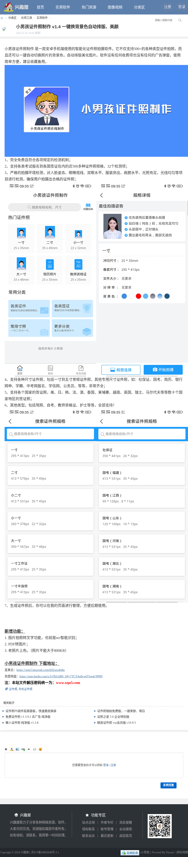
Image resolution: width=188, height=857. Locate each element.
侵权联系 (88, 829)
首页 (40, 7)
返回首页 (125, 835)
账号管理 (107, 829)
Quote (29, 749)
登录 (181, 7)
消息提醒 (125, 822)
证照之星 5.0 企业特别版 (113, 716)
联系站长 (88, 835)
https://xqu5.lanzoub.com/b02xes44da (41, 670)
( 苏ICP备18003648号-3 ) (44, 852)
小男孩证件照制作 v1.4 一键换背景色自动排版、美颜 (67, 26)
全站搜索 (125, 829)
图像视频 (115, 7)
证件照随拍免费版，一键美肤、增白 (121, 711)
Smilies (40, 749)
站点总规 (88, 822)
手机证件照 (25, 689)
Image (17, 749)
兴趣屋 (2, 18)
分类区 (139, 7)
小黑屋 (145, 852)
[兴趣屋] (16, 6)
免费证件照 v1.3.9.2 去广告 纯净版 (28, 716)
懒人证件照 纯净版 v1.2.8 (22, 722)
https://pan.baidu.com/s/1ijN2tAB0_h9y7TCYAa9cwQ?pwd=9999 (60, 676)
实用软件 (62, 7)
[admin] (3, 28)
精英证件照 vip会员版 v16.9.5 (116, 722)
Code (34, 749)
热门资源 (89, 7)
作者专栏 (107, 822)
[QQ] (130, 852)
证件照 (13, 689)
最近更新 (107, 835)
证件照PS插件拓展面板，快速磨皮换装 (31, 711)
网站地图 (182, 852)
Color (11, 749)
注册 (167, 7)
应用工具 (26, 18)
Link (23, 749)
